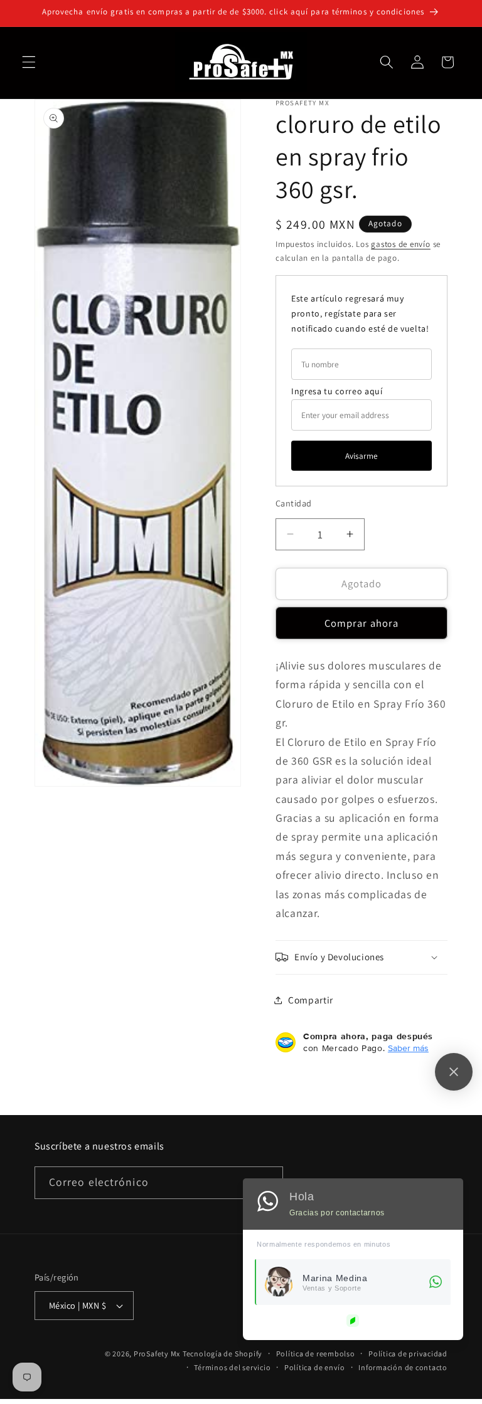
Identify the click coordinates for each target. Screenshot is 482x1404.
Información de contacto (402, 1367)
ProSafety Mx (157, 1353)
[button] (29, 62)
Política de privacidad (407, 1353)
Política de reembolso (315, 1353)
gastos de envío (401, 244)
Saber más (408, 1048)
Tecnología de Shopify (222, 1353)
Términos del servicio (232, 1367)
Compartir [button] (310, 999)
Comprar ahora (361, 623)
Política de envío (314, 1367)
